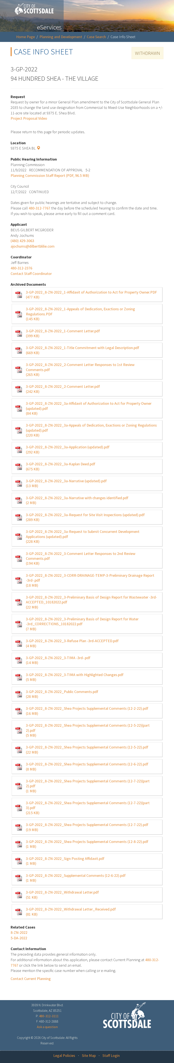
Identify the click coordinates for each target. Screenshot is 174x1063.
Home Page (25, 36)
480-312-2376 (21, 268)
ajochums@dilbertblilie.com (33, 246)
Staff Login (111, 1055)
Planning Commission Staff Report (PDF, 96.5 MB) (50, 175)
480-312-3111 (49, 1016)
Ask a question (47, 1027)
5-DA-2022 (19, 937)
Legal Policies (64, 1055)
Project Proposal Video (29, 118)
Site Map (89, 1055)
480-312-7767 (39, 208)
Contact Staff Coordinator (31, 273)
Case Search (96, 36)
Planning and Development (60, 36)
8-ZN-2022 (19, 932)
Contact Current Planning (31, 978)
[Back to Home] (31, 7)
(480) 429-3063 (22, 240)
